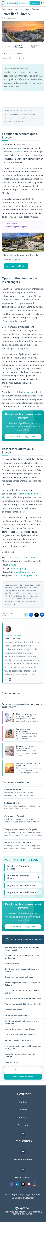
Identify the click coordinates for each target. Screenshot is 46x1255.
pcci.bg (12, 564)
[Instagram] (10, 679)
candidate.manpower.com (25, 575)
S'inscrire (35, 3)
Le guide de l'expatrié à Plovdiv (18, 877)
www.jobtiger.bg (18, 568)
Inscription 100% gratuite (23, 436)
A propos (23, 1117)
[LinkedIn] (6, 679)
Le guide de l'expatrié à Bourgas (18, 867)
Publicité (23, 1109)
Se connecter (23, 3)
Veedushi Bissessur (19, 46)
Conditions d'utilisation (23, 1198)
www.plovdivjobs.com (24, 572)
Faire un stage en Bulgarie (15, 226)
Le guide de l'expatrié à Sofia (21, 885)
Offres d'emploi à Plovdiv (26, 557)
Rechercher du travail (17, 121)
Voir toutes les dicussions (23, 1076)
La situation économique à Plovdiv (22, 114)
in (23, 58)
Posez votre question (23, 1070)
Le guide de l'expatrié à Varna (21, 892)
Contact (23, 1102)
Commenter (18, 53)
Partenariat (23, 1125)
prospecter (29, 392)
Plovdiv (18, 151)
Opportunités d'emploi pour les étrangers (24, 118)
